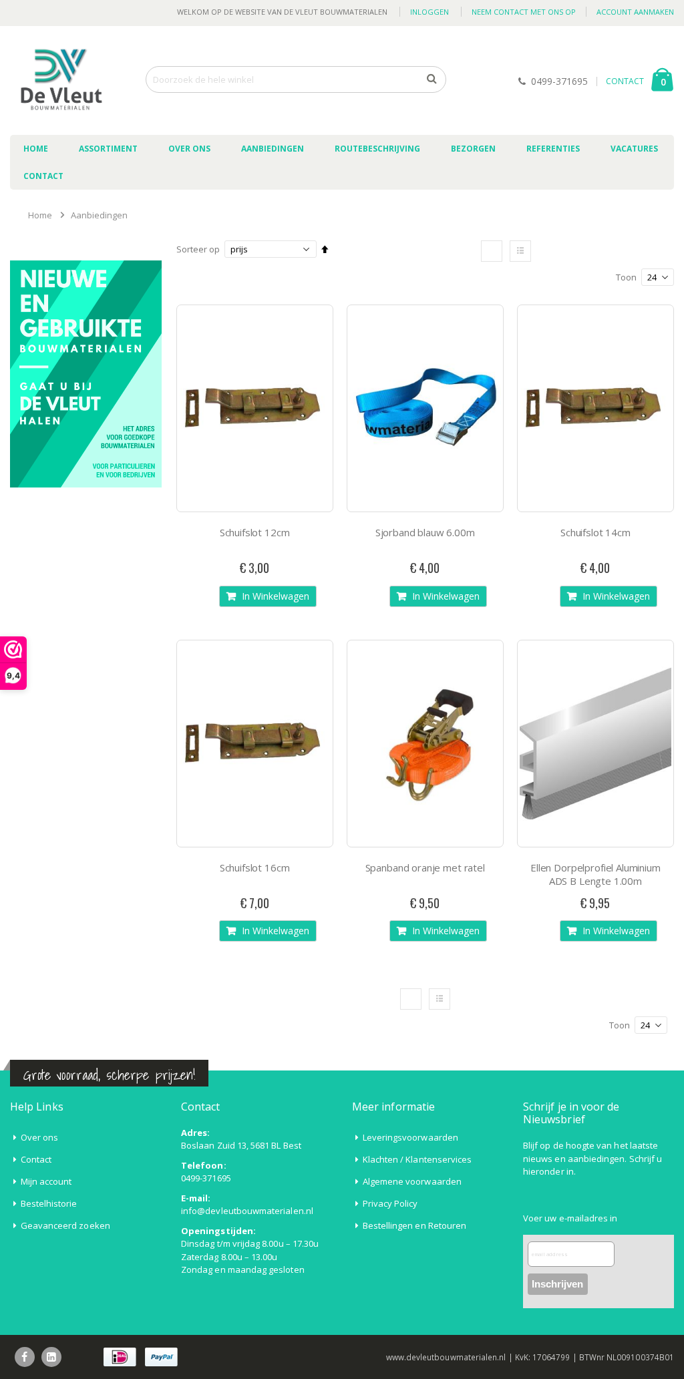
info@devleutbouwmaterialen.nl (247, 1211)
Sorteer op (198, 249)
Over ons (40, 1137)
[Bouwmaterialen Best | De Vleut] (60, 80)
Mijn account (46, 1181)
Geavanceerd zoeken (65, 1225)
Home (40, 215)
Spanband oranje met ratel (425, 867)
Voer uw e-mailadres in (570, 1218)
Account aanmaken (635, 12)
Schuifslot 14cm (595, 532)
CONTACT (625, 81)
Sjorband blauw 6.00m (425, 532)
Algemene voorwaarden (412, 1181)
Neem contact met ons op (524, 12)
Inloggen (429, 12)
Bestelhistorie (49, 1203)
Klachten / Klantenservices (417, 1159)
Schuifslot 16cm (255, 867)
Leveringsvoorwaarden (410, 1137)
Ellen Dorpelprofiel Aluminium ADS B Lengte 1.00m (595, 874)
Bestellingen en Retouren (415, 1225)
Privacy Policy (390, 1203)
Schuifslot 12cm (255, 532)
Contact (36, 1159)
